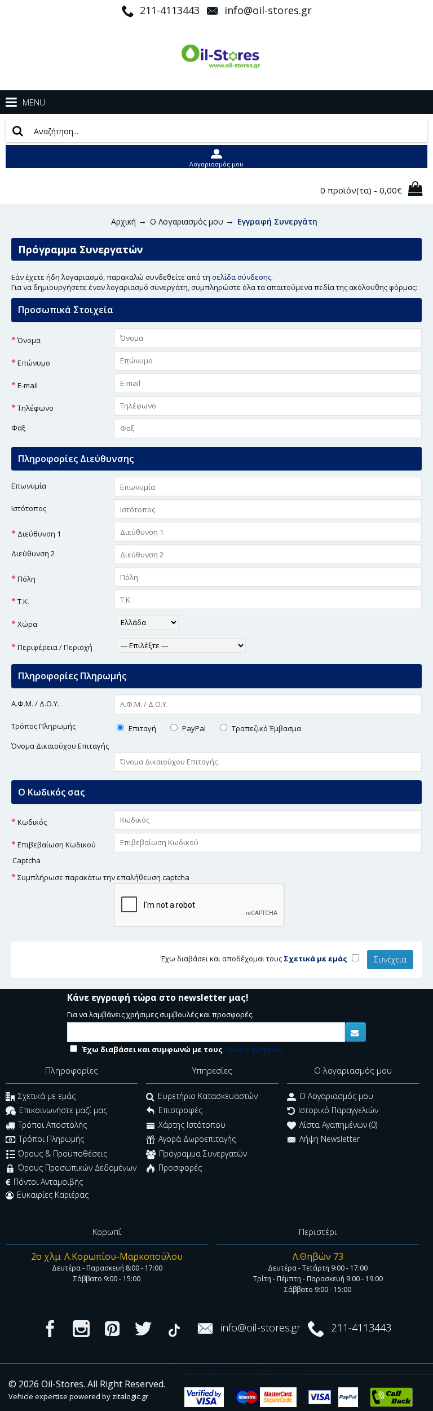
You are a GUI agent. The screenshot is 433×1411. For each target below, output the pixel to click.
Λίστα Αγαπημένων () (338, 1124)
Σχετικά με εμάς (47, 1096)
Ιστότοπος (28, 508)
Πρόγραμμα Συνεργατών (203, 1153)
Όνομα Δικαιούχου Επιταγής (60, 746)
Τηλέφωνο (35, 408)
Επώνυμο (33, 363)
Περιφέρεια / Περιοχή (54, 647)
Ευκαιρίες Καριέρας (53, 1194)
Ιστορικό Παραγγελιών (338, 1110)
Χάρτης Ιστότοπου (192, 1124)
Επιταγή (141, 728)
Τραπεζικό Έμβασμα (265, 728)
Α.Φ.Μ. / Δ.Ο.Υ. (35, 703)
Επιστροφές (180, 1110)
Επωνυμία (28, 486)
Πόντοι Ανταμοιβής (48, 1181)
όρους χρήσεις (253, 1049)
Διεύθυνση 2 (33, 553)
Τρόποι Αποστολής (52, 1124)
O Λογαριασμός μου (336, 1096)
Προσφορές (180, 1168)
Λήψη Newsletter (329, 1139)
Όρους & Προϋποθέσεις (62, 1153)
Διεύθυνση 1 (39, 534)
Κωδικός (32, 822)
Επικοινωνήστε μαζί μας (63, 1110)
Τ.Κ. (23, 601)
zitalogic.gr (130, 1396)
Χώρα (27, 624)
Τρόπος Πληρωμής (43, 726)
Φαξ (18, 428)
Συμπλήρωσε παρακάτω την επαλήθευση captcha (103, 877)
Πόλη (26, 579)
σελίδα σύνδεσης (241, 277)
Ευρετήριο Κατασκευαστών (208, 1096)
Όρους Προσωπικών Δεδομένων (77, 1168)
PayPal (193, 728)
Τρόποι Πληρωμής (51, 1139)
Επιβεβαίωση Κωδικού (56, 844)
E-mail (27, 385)
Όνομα (29, 340)
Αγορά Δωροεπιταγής (197, 1139)
